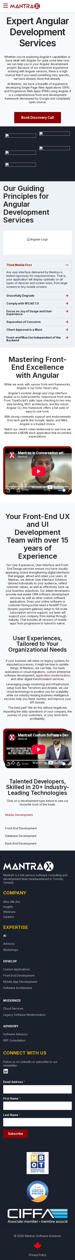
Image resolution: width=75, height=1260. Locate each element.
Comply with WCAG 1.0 (22, 303)
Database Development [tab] (20, 836)
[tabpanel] (37, 822)
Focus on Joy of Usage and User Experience (29, 312)
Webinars (9, 911)
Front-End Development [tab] (21, 828)
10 (8, 490)
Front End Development (18, 975)
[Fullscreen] (69, 490)
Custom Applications (16, 969)
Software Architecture (17, 988)
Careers (8, 916)
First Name (12, 1098)
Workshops (10, 950)
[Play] (13, 490)
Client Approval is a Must (24, 329)
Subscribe (15, 1134)
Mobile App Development (20, 981)
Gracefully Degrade (20, 295)
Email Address (14, 1082)
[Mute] (54, 490)
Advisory (9, 943)
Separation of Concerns (23, 322)
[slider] (62, 490)
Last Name (11, 1115)
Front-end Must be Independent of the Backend (33, 339)
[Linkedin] (5, 1071)
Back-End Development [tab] (20, 843)
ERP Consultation (14, 1040)
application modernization (53, 675)
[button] (37, 265)
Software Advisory (15, 1034)
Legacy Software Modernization (24, 1014)
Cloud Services (13, 1008)
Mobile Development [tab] (19, 814)
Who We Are (11, 901)
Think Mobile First (19, 265)
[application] (38, 471)
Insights (8, 906)
